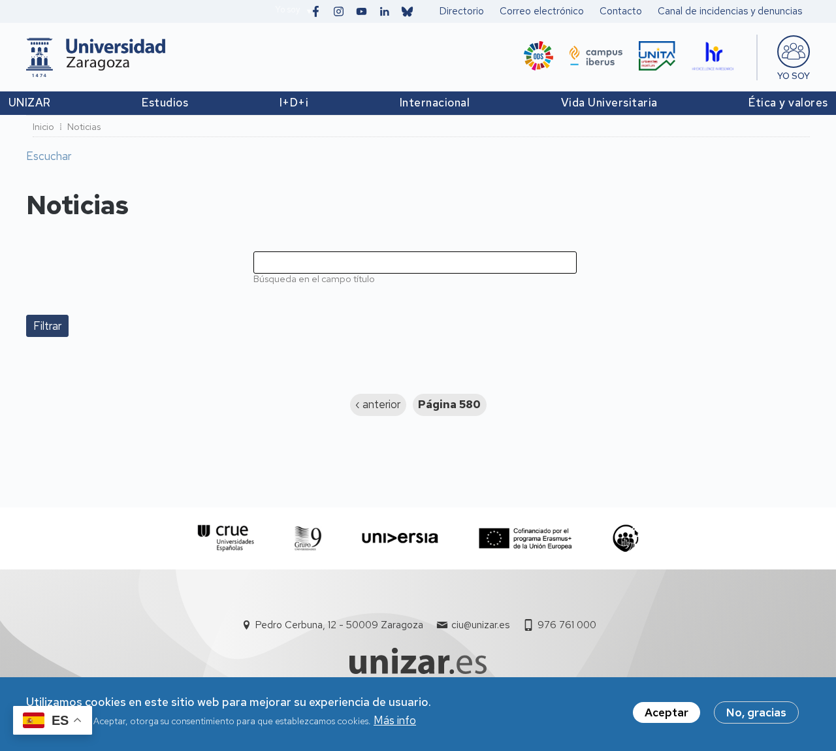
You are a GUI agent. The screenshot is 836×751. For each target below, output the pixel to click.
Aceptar (666, 712)
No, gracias (756, 712)
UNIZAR (29, 102)
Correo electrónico (542, 11)
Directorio (462, 11)
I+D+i (294, 102)
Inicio (43, 127)
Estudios (165, 102)
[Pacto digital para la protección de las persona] (625, 538)
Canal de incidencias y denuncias (730, 11)
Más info (395, 721)
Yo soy (287, 9)
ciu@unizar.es (480, 624)
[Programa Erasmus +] (525, 538)
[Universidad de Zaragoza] (95, 57)
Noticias (84, 127)
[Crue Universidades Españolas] (226, 538)
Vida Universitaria (609, 102)
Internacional (435, 102)
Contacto (621, 11)
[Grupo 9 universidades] (308, 538)
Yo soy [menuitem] (793, 75)
